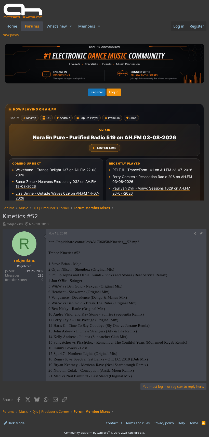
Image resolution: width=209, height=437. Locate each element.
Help (181, 423)
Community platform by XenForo (104, 432)
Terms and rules (138, 423)
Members (86, 26)
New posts (11, 34)
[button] (70, 26)
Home (11, 26)
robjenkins (15, 224)
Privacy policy (163, 423)
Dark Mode (15, 423)
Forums (32, 26)
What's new (57, 26)
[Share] (195, 233)
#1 (202, 233)
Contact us (114, 423)
